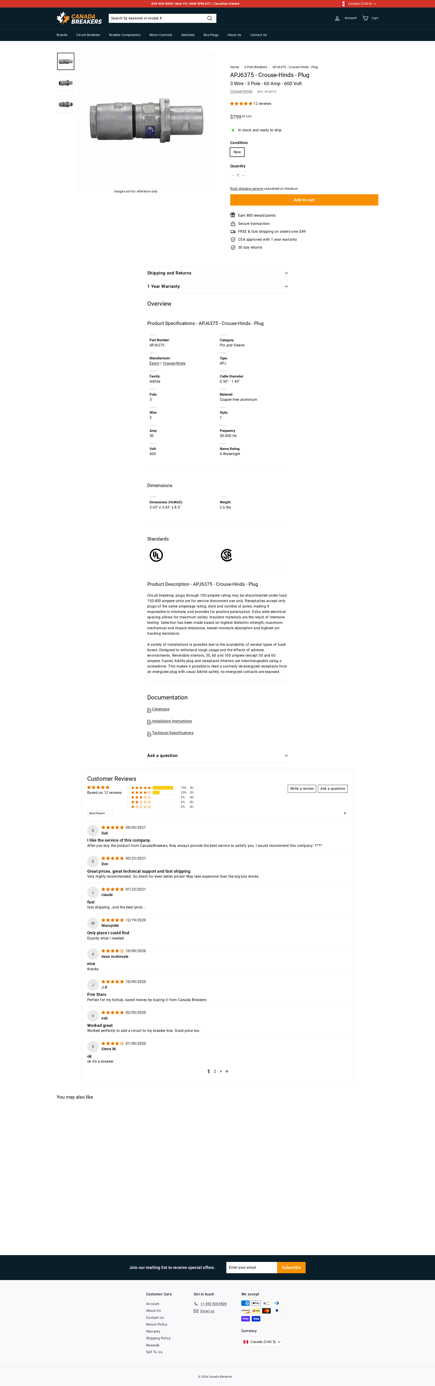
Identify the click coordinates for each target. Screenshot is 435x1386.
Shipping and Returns (169, 273)
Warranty (153, 1331)
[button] (241, 103)
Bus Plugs (211, 35)
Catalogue (160, 709)
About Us (234, 35)
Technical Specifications (172, 733)
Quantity (237, 166)
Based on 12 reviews (104, 792)
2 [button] (215, 1071)
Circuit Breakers (88, 35)
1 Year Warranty (163, 286)
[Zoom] (146, 121)
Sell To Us (154, 1352)
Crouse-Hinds (241, 91)
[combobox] (162, 18)
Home (234, 67)
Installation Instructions (172, 721)
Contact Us (258, 35)
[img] (113, 827)
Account (153, 1304)
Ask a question (162, 755)
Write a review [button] (302, 788)
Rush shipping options (246, 188)
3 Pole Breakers (255, 67)
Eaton (154, 363)
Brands (62, 35)
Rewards (153, 1345)
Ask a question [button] (332, 788)
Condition (239, 142)
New (237, 152)
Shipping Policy (158, 1338)
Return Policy (156, 1324)
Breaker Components (124, 35)
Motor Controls (161, 35)
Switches (188, 35)
